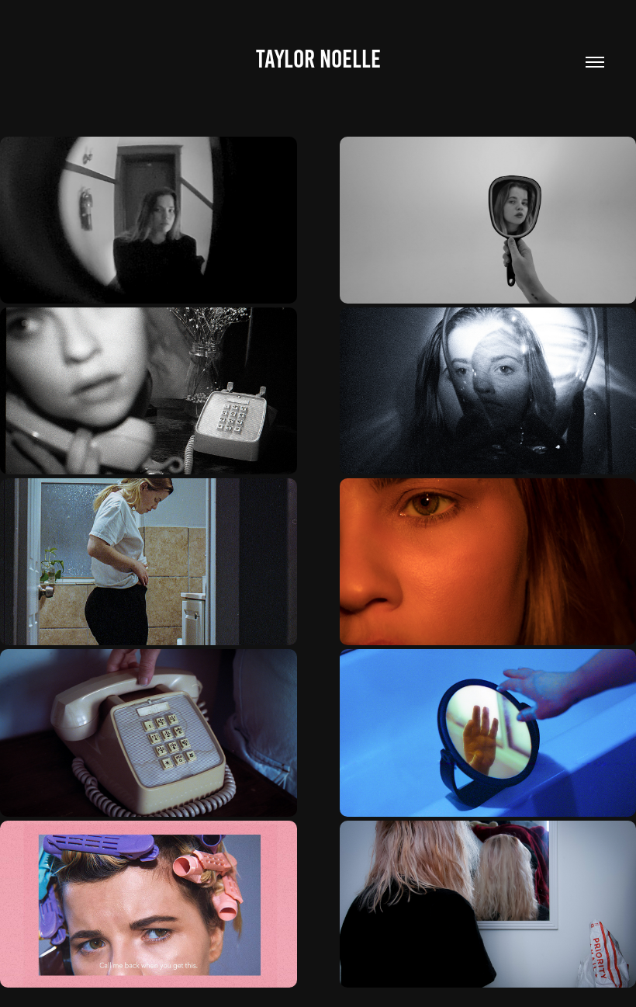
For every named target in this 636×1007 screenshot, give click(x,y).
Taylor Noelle (318, 59)
